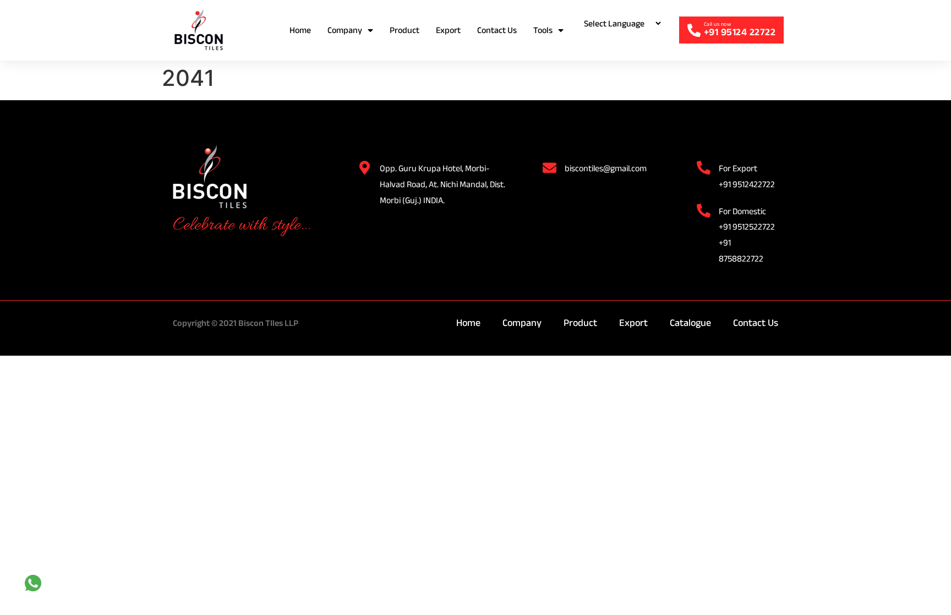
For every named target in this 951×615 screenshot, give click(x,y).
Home (300, 30)
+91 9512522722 (747, 226)
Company (344, 30)
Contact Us (497, 30)
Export (448, 30)
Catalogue (690, 322)
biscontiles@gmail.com (606, 168)
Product (404, 30)
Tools (543, 30)
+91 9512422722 (747, 184)
